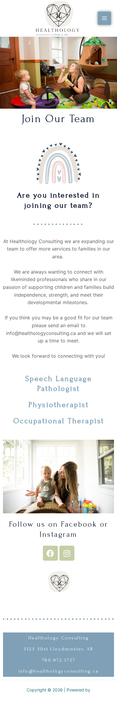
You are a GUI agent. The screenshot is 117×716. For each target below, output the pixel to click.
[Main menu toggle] (104, 18)
